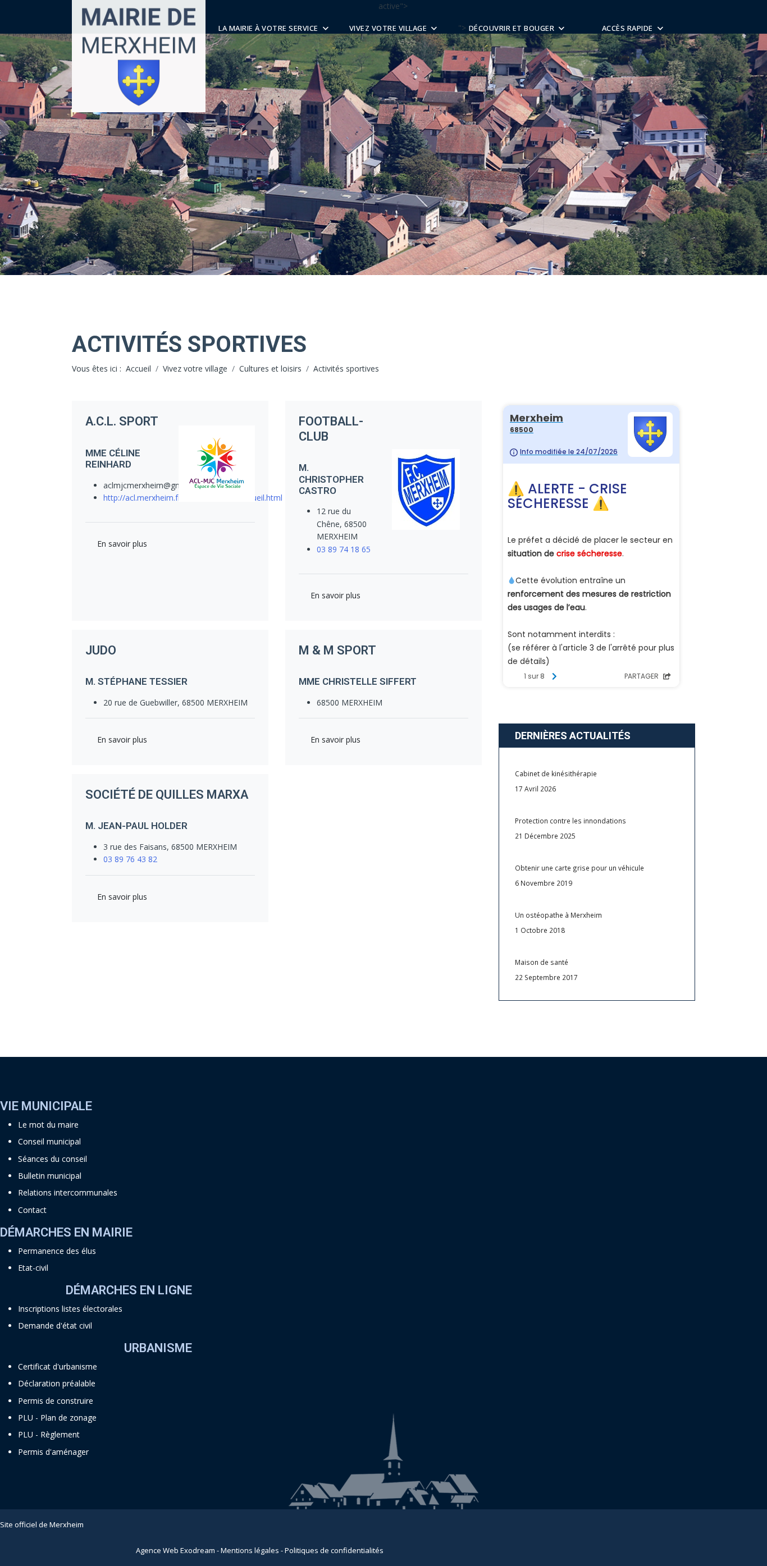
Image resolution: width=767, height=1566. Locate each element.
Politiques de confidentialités (334, 1550)
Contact (32, 1210)
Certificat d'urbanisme (57, 1366)
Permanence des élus (57, 1251)
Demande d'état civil (55, 1325)
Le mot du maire (48, 1124)
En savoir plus (122, 543)
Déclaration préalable (56, 1383)
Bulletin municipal (49, 1175)
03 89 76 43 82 (130, 859)
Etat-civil (33, 1267)
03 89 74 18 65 (344, 549)
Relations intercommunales (67, 1192)
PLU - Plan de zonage (57, 1417)
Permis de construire (55, 1400)
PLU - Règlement (49, 1434)
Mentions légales (250, 1550)
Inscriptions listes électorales (70, 1308)
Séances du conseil (52, 1158)
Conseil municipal (49, 1141)
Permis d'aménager (53, 1451)
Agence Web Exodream (175, 1550)
